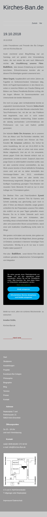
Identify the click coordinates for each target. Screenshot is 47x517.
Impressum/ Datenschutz (12, 500)
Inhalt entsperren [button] (23, 289)
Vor (40, 23)
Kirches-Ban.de (23, 7)
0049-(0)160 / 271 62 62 (17, 444)
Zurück (34, 23)
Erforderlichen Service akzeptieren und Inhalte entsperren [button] (23, 296)
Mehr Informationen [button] (23, 285)
